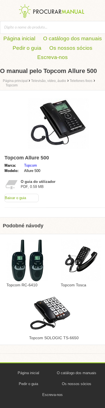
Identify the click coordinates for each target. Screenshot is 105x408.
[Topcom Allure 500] (58, 150)
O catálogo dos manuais (72, 38)
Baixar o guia (15, 198)
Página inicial (19, 38)
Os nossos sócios (70, 48)
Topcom (30, 165)
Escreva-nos (52, 57)
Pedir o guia (27, 48)
